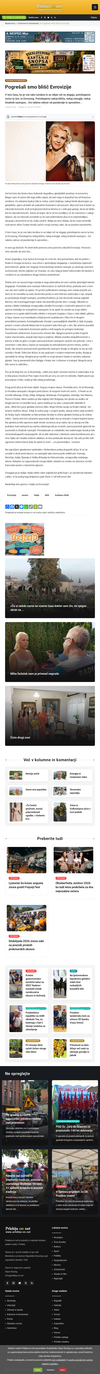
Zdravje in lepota (15, 1310)
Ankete (57, 1319)
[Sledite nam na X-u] (52, 17)
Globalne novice (14, 1323)
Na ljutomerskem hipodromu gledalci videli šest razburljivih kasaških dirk (80, 982)
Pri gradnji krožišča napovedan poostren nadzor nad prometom (23, 1118)
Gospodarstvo (60, 1260)
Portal (10, 1319)
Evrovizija (11, 495)
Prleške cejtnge (61, 1337)
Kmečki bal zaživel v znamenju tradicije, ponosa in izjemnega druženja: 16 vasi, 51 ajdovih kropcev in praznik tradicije (24, 1183)
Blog (56, 1328)
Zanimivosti (59, 1269)
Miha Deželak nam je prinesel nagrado (34, 673)
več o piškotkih (59, 1360)
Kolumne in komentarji (28, 23)
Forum (57, 1314)
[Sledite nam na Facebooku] (41, 17)
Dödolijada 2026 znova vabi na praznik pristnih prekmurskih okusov (26, 945)
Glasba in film (60, 1274)
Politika (57, 1256)
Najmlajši (58, 1278)
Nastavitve (50, 1370)
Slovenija (11, 1300)
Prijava (94, 17)
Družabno (58, 1237)
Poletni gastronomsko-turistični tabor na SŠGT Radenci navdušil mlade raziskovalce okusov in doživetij (35, 985)
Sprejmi (37, 1370)
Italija (36, 495)
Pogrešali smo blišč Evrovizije (55, 23)
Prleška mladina (61, 1342)
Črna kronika (60, 1242)
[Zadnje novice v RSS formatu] (55, 17)
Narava (57, 1265)
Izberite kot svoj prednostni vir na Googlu (29, 117)
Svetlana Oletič (62, 495)
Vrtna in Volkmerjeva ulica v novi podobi (80, 808)
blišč (47, 495)
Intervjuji (11, 1305)
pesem (25, 495)
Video (56, 1310)
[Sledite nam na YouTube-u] (48, 17)
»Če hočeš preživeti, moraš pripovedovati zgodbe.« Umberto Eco (35, 812)
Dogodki (57, 1300)
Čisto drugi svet (20, 737)
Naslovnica (10, 23)
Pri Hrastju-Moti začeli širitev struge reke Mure (36, 1048)
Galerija (57, 1305)
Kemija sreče (32, 773)
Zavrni (62, 1370)
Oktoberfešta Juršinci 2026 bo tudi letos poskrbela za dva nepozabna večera (74, 887)
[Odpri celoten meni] (95, 7)
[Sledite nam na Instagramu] (45, 17)
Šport (56, 1251)
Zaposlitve (59, 1323)
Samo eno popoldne (36, 789)
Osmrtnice (12, 1328)
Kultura (57, 1246)
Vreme (57, 1332)
